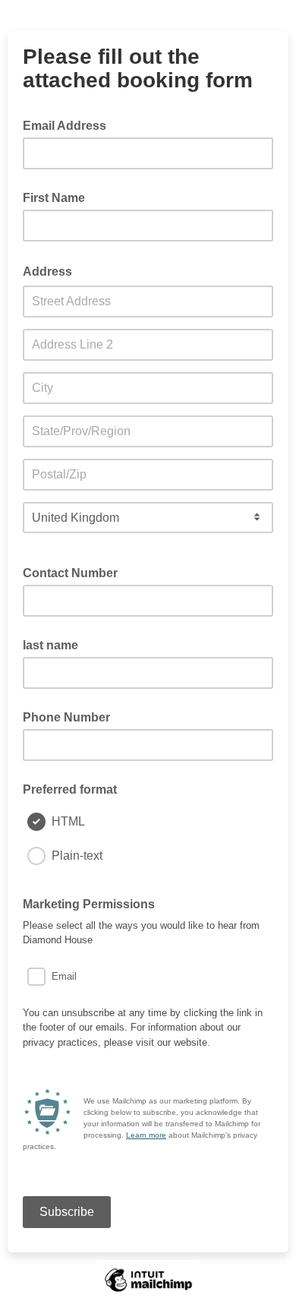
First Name (54, 197)
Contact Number (70, 573)
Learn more (146, 1135)
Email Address (69, 124)
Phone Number (66, 717)
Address (52, 270)
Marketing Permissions (93, 903)
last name (50, 645)
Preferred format (70, 789)
